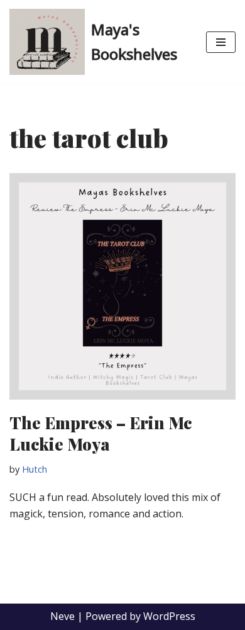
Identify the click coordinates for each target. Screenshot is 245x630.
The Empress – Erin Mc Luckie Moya (100, 433)
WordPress (169, 616)
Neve (62, 616)
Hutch (34, 469)
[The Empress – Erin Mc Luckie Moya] (122, 286)
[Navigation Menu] (221, 42)
